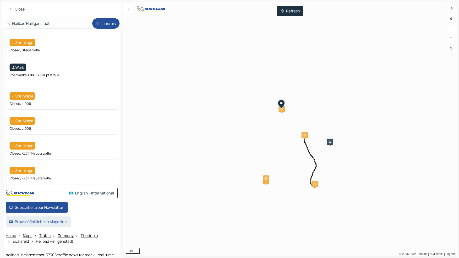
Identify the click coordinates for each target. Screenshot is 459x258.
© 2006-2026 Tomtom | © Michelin (421, 254)
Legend (451, 254)
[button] (330, 142)
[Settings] (451, 18)
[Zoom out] (451, 37)
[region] (290, 129)
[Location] (451, 48)
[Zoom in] (451, 29)
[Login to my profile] (451, 8)
